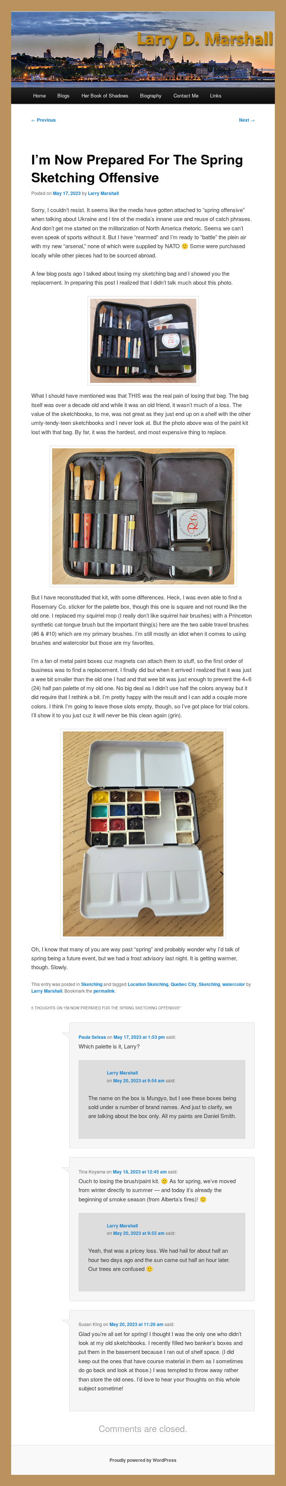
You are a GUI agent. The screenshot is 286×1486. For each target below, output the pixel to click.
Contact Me (186, 95)
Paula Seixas (92, 1037)
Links (216, 95)
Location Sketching (148, 984)
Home (39, 95)
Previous (43, 119)
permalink (104, 990)
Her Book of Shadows (105, 95)
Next (247, 119)
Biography (151, 95)
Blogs (63, 95)
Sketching (91, 984)
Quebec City (184, 984)
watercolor (233, 984)
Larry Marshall (103, 193)
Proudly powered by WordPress (143, 1460)
